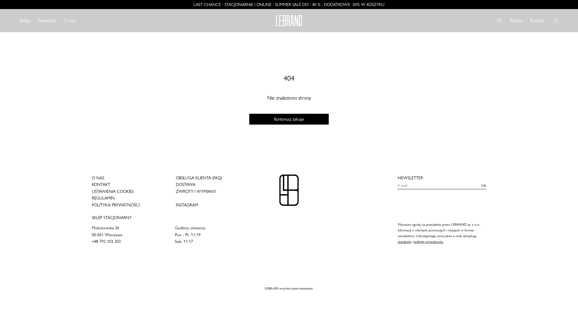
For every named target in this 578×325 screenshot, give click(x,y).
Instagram (187, 205)
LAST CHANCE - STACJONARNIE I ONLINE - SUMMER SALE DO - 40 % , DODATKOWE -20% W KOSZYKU (289, 4)
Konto (516, 20)
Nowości (47, 20)
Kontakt (101, 184)
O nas (70, 20)
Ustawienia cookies (113, 191)
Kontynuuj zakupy (289, 119)
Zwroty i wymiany (196, 191)
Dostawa (185, 184)
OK (483, 186)
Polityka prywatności (116, 205)
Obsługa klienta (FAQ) (199, 178)
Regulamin (103, 198)
